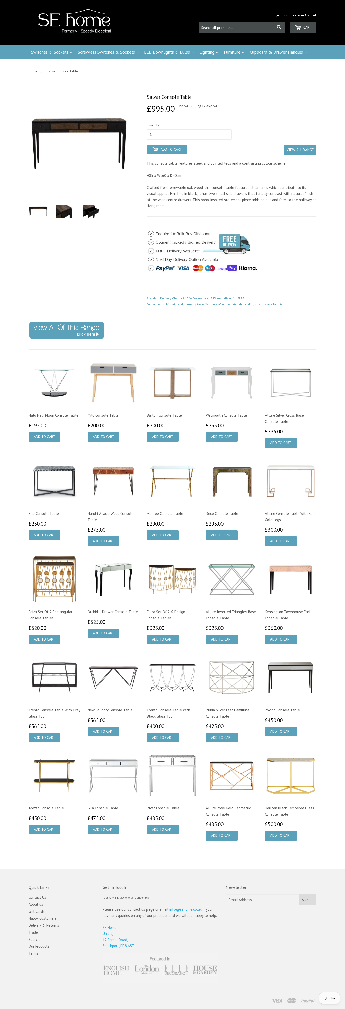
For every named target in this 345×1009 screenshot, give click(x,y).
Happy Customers (43, 918)
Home (33, 71)
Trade (33, 932)
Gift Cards (37, 911)
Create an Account (302, 15)
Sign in (277, 15)
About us (36, 904)
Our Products (39, 946)
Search (34, 939)
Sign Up (307, 900)
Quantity (153, 125)
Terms (33, 953)
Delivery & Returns (44, 925)
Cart (306, 27)
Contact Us (37, 897)
